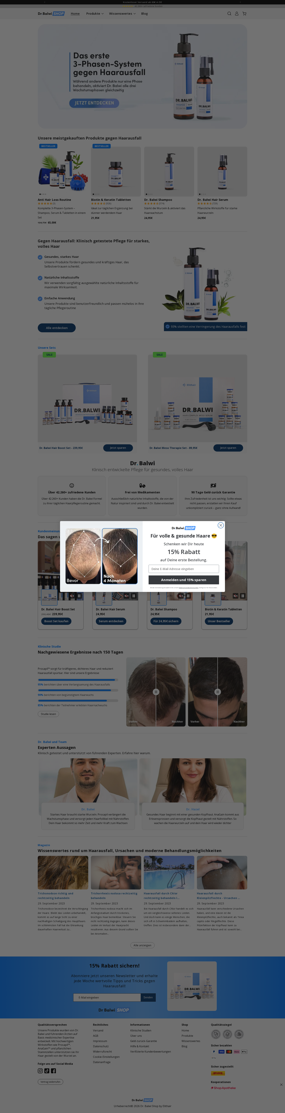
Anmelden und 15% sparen (183, 580)
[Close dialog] (221, 525)
